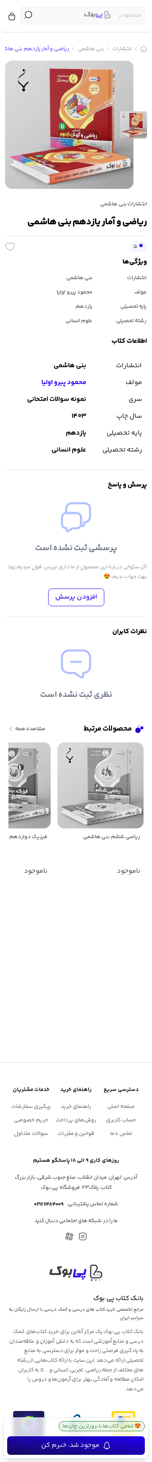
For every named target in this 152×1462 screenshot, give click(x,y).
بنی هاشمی (91, 49)
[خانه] (143, 49)
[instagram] (83, 1236)
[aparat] (69, 1236)
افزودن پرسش (76, 597)
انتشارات (122, 49)
